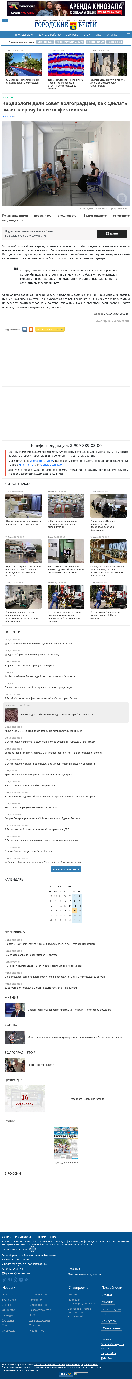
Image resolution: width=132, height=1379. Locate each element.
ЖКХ (98, 34)
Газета (10, 1120)
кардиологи (121, 321)
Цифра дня (14, 1080)
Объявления (111, 1328)
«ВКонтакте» (26, 464)
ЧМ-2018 (73, 1294)
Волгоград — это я (111, 1311)
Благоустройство (50, 34)
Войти (108, 1358)
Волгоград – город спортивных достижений (79, 1312)
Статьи (107, 1295)
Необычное (36, 1330)
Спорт (87, 34)
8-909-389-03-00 (86, 445)
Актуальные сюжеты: (21, 41)
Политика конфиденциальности (82, 1364)
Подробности (112, 1287)
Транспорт (36, 1325)
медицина (104, 321)
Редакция (74, 1269)
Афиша (11, 1025)
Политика (8, 1294)
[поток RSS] (26, 1279)
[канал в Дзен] (21, 1280)
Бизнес (6, 1305)
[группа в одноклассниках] (15, 1279)
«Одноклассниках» (51, 464)
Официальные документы (84, 1274)
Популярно (15, 932)
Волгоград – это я (20, 1052)
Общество (8, 1310)
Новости (12, 632)
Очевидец (8, 1330)
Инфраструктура (39, 1320)
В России (13, 1173)
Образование (38, 1305)
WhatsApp (37, 461)
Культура (111, 34)
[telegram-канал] (4, 1280)
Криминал (35, 1299)
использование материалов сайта (20, 1369)
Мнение (11, 997)
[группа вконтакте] (10, 1279)
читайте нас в (50, 329)
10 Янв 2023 (7, 116)
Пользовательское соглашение (49, 1364)
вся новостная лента (66, 869)
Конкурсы (109, 1321)
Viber (50, 461)
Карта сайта (108, 1353)
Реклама (106, 1339)
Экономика (9, 1299)
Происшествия (24, 34)
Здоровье (72, 34)
